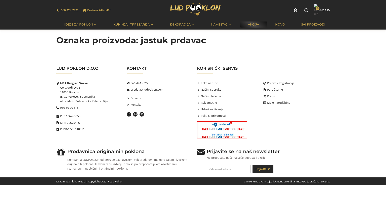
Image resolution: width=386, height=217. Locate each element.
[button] (296, 10)
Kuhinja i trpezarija (131, 24)
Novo (280, 24)
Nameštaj (219, 24)
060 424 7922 (70, 10)
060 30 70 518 (69, 108)
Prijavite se (263, 169)
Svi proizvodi (313, 24)
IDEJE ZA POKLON (78, 24)
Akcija (253, 24)
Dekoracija (180, 24)
